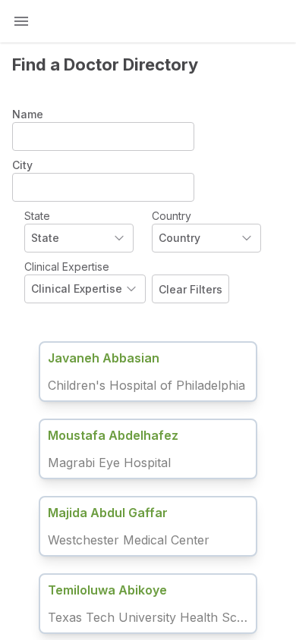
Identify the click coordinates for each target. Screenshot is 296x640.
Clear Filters (190, 289)
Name (27, 114)
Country (171, 215)
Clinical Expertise (66, 266)
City (22, 164)
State (37, 215)
